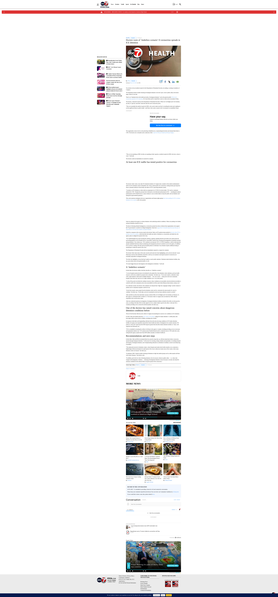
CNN (128, 80)
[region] (153, 518)
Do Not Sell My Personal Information (127, 582)
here (154, 494)
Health (137, 364)
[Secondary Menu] (99, 4)
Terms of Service (122, 576)
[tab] (130, 510)
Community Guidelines (124, 577)
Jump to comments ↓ (130, 368)
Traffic (122, 4)
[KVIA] (105, 4)
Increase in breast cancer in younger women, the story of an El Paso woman (114, 82)
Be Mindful (133, 4)
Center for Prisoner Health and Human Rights (163, 132)
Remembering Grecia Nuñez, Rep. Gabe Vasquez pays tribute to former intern (114, 62)
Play (138, 4)
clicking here (176, 491)
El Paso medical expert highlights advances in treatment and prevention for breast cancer (114, 89)
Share (142, 4)
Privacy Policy (130, 576)
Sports (127, 4)
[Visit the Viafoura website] (178, 537)
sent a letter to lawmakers (149, 316)
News (112, 4)
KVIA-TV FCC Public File (125, 579)
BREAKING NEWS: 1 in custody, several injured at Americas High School (129, 12)
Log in (175, 499)
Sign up (178, 499)
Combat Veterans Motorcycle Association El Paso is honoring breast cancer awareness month (114, 75)
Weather (117, 4)
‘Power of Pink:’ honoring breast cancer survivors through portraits (114, 95)
